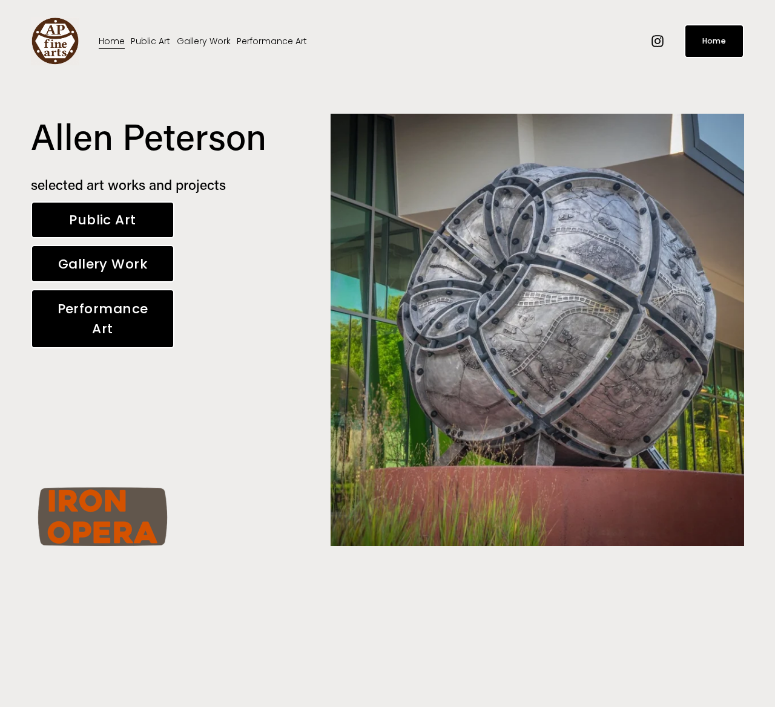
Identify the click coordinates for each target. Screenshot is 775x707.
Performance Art (272, 41)
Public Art (150, 41)
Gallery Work (204, 41)
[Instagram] (657, 41)
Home (112, 41)
